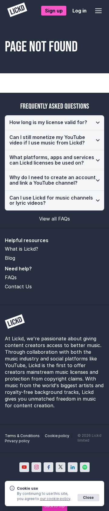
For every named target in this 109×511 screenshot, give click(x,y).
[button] (54, 122)
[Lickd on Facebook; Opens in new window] (48, 467)
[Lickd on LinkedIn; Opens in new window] (73, 467)
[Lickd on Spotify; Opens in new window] (85, 467)
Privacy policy (17, 441)
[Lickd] (17, 10)
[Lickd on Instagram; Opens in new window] (36, 467)
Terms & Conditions (22, 435)
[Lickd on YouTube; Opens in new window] (24, 467)
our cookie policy (55, 498)
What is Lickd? (21, 249)
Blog (10, 258)
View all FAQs (54, 219)
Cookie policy (57, 435)
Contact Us (18, 286)
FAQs (11, 277)
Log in (79, 11)
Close (88, 497)
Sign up (54, 11)
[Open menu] (98, 11)
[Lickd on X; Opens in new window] (60, 467)
